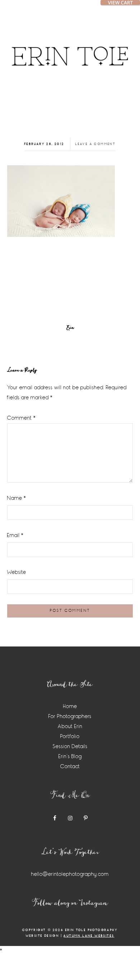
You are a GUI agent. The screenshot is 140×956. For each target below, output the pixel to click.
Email (15, 535)
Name (16, 498)
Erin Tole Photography (70, 48)
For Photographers (70, 716)
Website (16, 572)
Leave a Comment (95, 144)
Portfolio (70, 736)
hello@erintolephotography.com (70, 874)
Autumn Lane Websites (89, 936)
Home (70, 706)
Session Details (70, 746)
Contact (70, 766)
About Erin (70, 726)
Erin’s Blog (70, 756)
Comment (21, 418)
